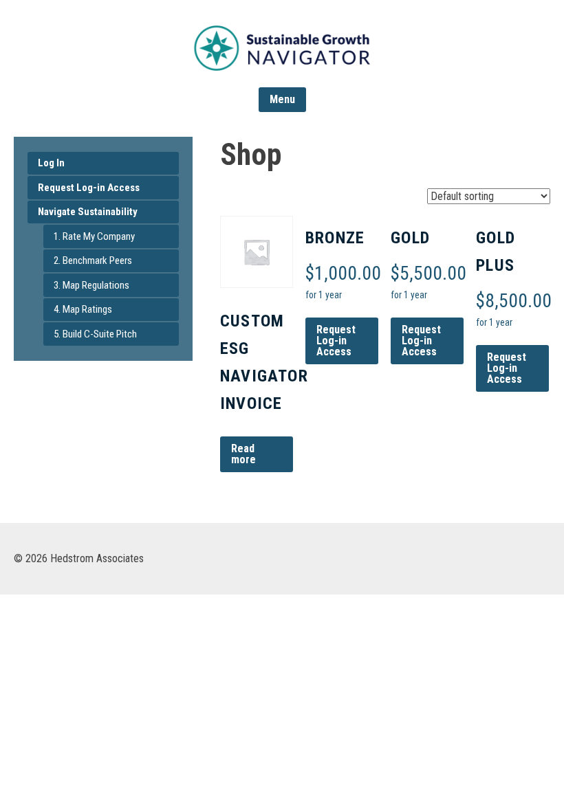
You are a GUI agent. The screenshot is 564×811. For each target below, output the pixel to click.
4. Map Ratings (83, 309)
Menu (282, 99)
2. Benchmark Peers (93, 260)
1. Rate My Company (94, 236)
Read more (243, 454)
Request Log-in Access (89, 187)
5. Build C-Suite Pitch (95, 334)
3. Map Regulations (91, 285)
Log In (51, 163)
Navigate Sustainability (88, 211)
